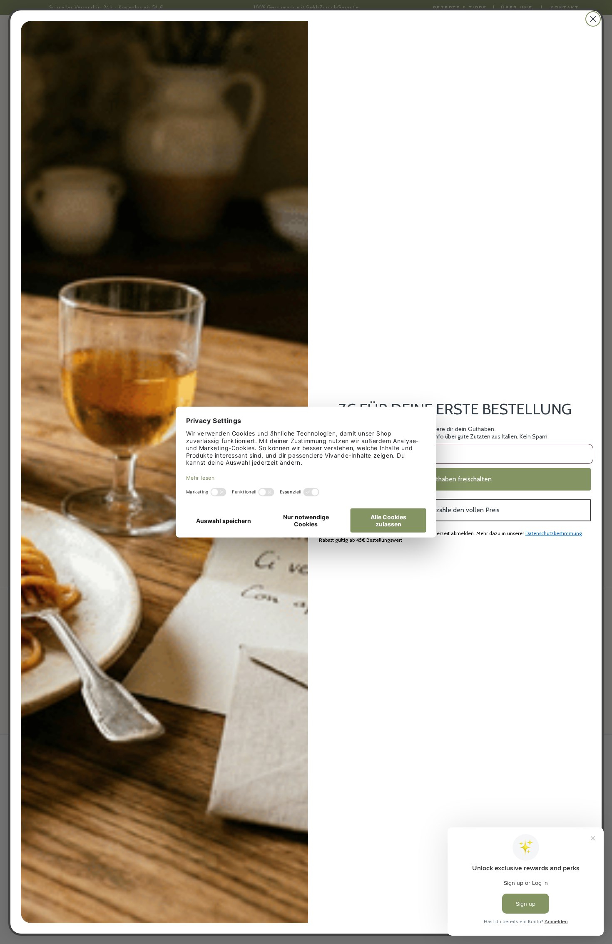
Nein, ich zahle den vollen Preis (455, 510)
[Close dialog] (593, 19)
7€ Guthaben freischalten (455, 479)
